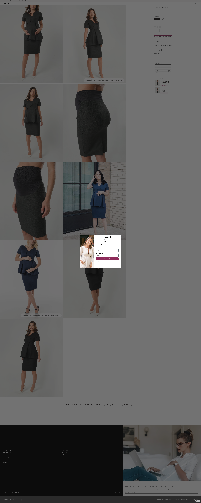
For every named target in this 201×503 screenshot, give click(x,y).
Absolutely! (107, 258)
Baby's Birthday (99, 253)
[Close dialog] (119, 236)
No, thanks (107, 265)
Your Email (98, 248)
